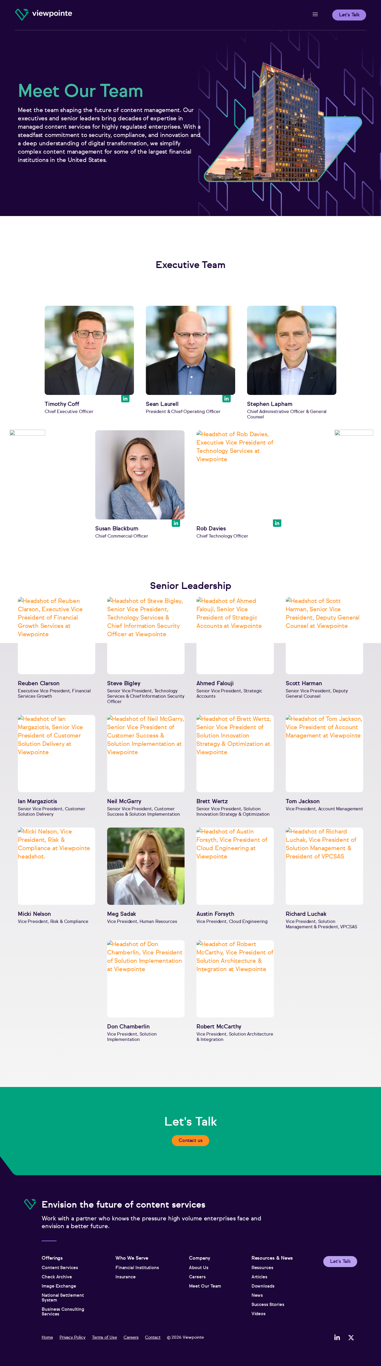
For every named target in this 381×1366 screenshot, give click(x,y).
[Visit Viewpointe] (43, 15)
